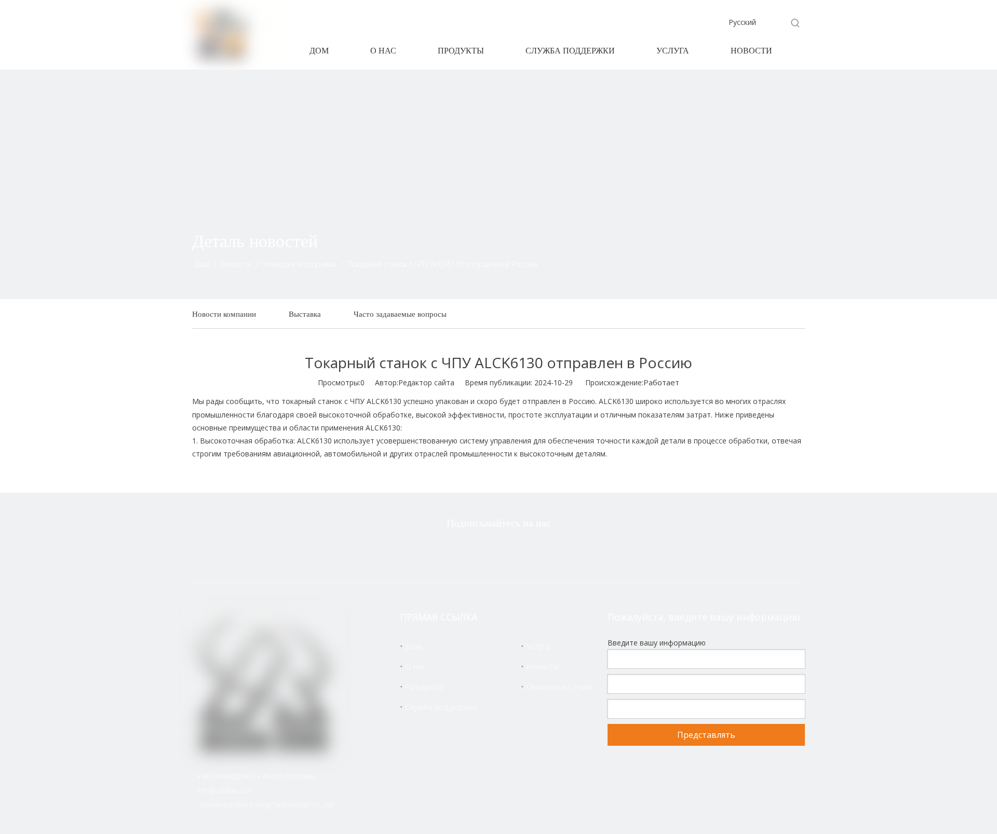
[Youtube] (546, 551)
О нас (415, 666)
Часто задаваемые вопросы (400, 313)
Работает (661, 382)
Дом (413, 646)
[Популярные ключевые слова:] (795, 23)
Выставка (305, 313)
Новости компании (224, 313)
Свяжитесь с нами (559, 686)
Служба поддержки (441, 707)
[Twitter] (448, 551)
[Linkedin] (513, 551)
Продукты (424, 686)
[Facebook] (481, 551)
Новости (542, 666)
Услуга (538, 646)
